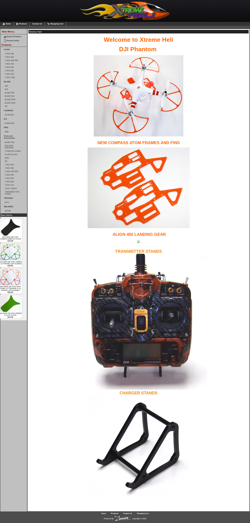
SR (6, 106)
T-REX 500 (9, 64)
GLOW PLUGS (11, 154)
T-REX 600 (9, 71)
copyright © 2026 (125, 519)
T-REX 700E (10, 77)
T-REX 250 (9, 54)
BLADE (7, 82)
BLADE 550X (10, 99)
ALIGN (7, 49)
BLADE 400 (9, 93)
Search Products (13, 36)
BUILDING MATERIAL (9, 147)
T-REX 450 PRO (11, 60)
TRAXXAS (8, 198)
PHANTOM (9, 123)
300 (6, 86)
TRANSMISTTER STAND (12, 193)
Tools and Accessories (9, 137)
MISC (7, 158)
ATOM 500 (9, 115)
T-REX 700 (9, 74)
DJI (5, 119)
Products (23, 24)
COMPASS (8, 110)
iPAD (6, 127)
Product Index (12, 41)
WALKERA (8, 207)
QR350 (8, 211)
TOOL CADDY (11, 188)
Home (8, 24)
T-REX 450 (9, 57)
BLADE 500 (9, 96)
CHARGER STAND (13, 151)
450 (6, 89)
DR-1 (7, 202)
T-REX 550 (9, 67)
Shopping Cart (56, 24)
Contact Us (37, 24)
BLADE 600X (10, 103)
